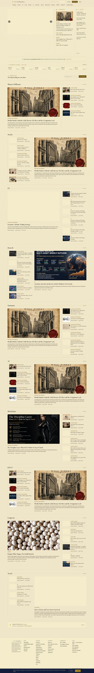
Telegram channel (65, 644)
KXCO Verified (75, 645)
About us (50, 642)
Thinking (38, 654)
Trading (14, 4)
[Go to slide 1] (29, 33)
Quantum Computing (40, 644)
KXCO (37, 659)
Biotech (53, 4)
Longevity (38, 660)
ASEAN (57, 4)
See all (78, 53)
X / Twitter (63, 642)
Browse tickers (27, 647)
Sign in (80, 1)
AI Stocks (38, 642)
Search (25, 645)
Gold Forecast (39, 647)
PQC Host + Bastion (76, 650)
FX (22, 4)
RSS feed (26, 649)
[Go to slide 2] (30, 33)
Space (42, 4)
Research (63, 4)
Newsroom (50, 652)
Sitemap (25, 650)
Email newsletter (63, 646)
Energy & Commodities (40, 650)
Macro (37, 657)
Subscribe (83, 76)
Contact (49, 647)
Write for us (75, 1)
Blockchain (47, 4)
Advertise (50, 645)
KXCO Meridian (75, 647)
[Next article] (51, 21)
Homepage (26, 642)
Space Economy (39, 652)
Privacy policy (51, 649)
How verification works (52, 644)
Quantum (37, 4)
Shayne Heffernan (11, 53)
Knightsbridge (70, 4)
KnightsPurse (75, 648)
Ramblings (38, 662)
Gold (26, 4)
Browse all (84, 64)
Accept (77, 670)
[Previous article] (9, 21)
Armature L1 (74, 652)
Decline (71, 670)
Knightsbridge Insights (28, 644)
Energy (29, 4)
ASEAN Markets (39, 649)
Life (36, 664)
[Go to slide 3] (31, 33)
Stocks (19, 4)
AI (33, 4)
